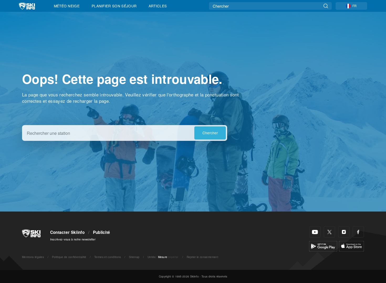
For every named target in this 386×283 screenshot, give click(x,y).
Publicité (101, 232)
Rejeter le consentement (202, 257)
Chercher (210, 132)
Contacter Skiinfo (67, 232)
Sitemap (134, 257)
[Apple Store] (351, 245)
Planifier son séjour (114, 5)
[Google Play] (323, 245)
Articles (158, 5)
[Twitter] (329, 232)
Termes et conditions (107, 257)
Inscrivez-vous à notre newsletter (73, 239)
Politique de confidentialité (69, 257)
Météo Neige (67, 5)
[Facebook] (358, 232)
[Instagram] (344, 232)
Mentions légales (33, 257)
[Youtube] (315, 232)
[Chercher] (326, 6)
